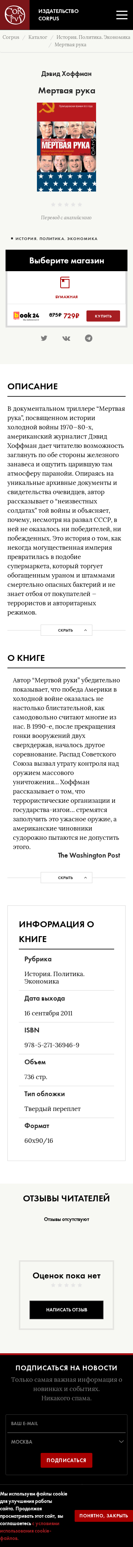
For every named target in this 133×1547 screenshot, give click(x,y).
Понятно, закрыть (103, 1516)
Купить (103, 316)
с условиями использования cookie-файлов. (29, 1530)
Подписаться (66, 1460)
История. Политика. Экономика (57, 239)
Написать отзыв (66, 1310)
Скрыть (65, 630)
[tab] (66, 287)
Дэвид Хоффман (66, 73)
